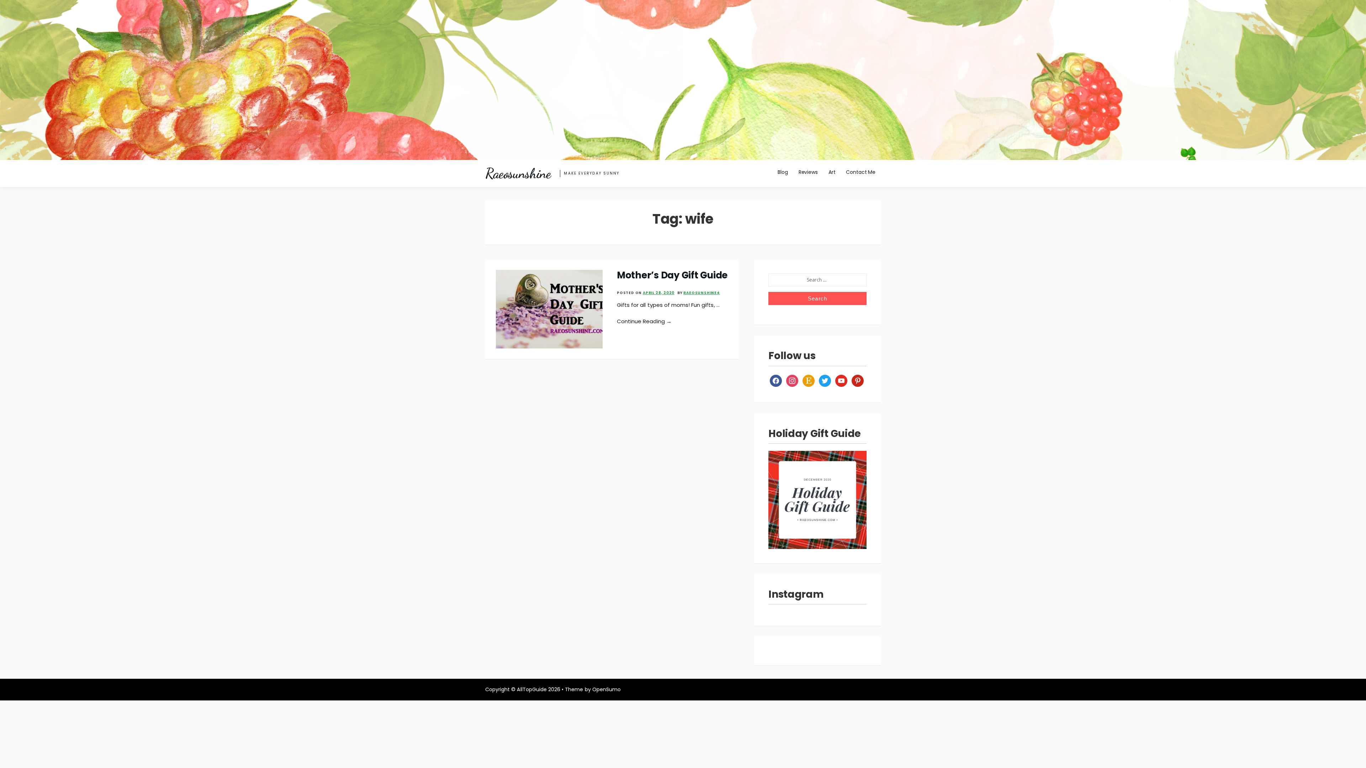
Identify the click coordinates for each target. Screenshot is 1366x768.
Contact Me (860, 172)
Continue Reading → (644, 321)
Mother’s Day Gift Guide (672, 275)
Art (832, 172)
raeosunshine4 (701, 292)
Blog (783, 172)
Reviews (808, 172)
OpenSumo (606, 689)
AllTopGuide (531, 689)
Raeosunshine (518, 173)
